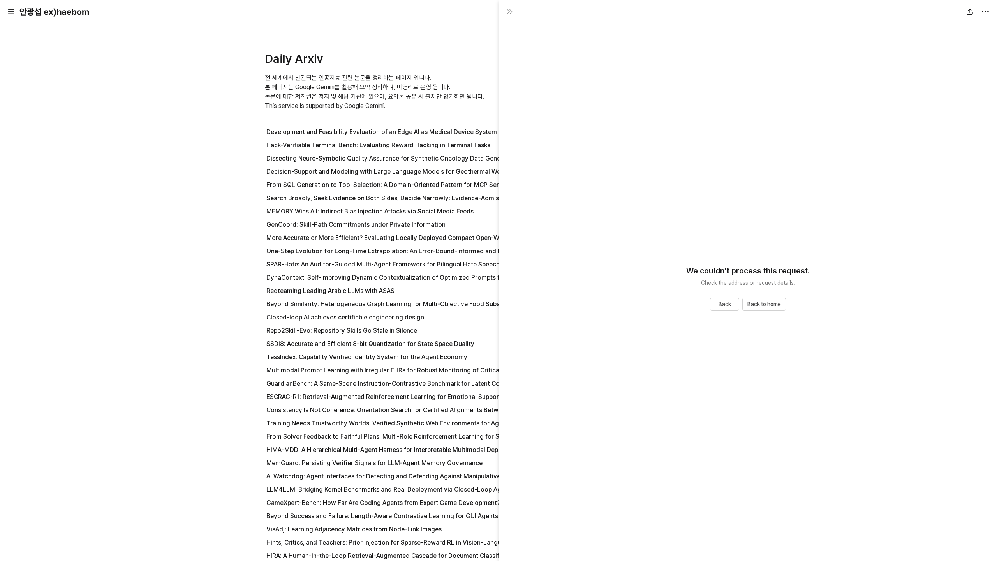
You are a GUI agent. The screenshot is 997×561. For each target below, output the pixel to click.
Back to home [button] (764, 304)
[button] (11, 12)
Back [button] (725, 304)
